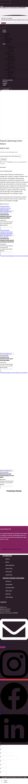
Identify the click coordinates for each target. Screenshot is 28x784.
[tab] (14, 167)
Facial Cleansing (17, 162)
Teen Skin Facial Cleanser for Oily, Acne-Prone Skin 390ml (6, 358)
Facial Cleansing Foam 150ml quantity (9, 156)
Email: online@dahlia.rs (5, 644)
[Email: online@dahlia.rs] (14, 643)
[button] (1, 6)
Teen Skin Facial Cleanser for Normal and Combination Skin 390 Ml (7, 240)
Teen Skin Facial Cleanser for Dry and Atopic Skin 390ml (5, 216)
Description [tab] (3, 167)
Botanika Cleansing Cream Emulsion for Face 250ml (7, 475)
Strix (25, 777)
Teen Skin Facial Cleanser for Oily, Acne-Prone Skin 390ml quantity (6, 366)
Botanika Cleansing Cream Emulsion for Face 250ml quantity (7, 482)
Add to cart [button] (9, 211)
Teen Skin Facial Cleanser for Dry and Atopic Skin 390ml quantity (6, 223)
